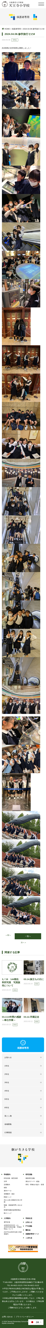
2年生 (6, 1074)
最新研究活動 (30, 1178)
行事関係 (8, 1132)
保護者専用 (16, 29)
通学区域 (7, 1222)
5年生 (6, 1099)
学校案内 (7, 1174)
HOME (7, 29)
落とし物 (8, 1116)
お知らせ (8, 1057)
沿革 (5, 1181)
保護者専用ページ (32, 1234)
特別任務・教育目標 (11, 1178)
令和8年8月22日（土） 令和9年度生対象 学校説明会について (13, 1227)
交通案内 (7, 1184)
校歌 (5, 1187)
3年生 (6, 1082)
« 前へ (8, 935)
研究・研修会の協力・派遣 (35, 1184)
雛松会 (28, 1230)
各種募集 (8, 1124)
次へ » (23, 942)
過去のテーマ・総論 (32, 1181)
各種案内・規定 (9, 1194)
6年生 (6, 1108)
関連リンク (8, 1197)
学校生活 (29, 1218)
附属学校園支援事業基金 (12, 1210)
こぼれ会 (29, 1238)
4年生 (6, 1091)
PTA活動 (29, 1226)
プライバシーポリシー (25, 1317)
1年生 (6, 1066)
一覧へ (28, 936)
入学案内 (7, 1218)
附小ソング (8, 1213)
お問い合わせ (7, 1317)
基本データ (8, 1191)
